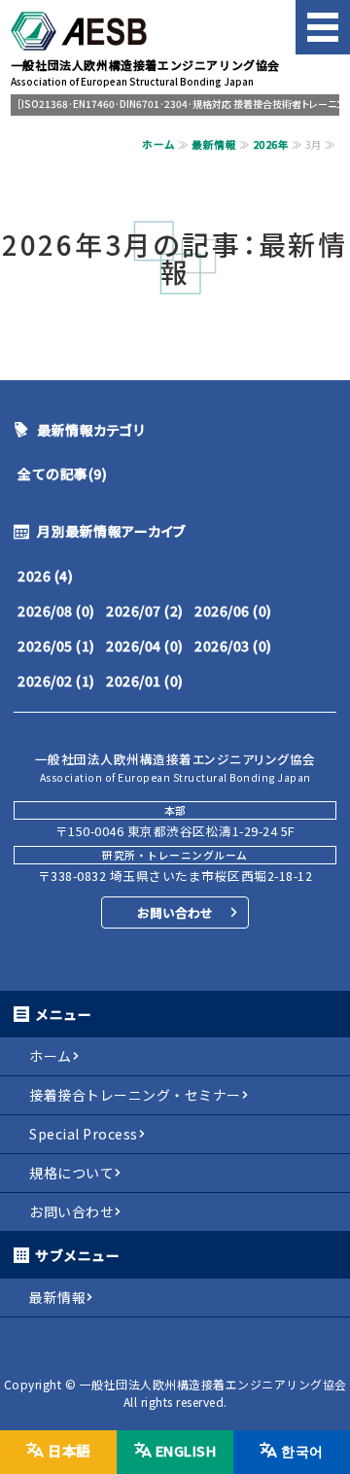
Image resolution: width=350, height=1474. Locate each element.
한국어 (302, 1450)
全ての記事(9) (62, 473)
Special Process (83, 1133)
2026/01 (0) (145, 680)
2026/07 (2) (145, 610)
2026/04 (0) (145, 645)
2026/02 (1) (56, 680)
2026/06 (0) (233, 610)
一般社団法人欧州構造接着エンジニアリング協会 (213, 1384)
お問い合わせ (175, 912)
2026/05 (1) (56, 645)
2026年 (271, 144)
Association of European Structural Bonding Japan (145, 72)
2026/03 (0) (233, 645)
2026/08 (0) (56, 610)
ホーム (159, 144)
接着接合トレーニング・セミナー (135, 1095)
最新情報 (214, 144)
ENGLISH (186, 1450)
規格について (71, 1172)
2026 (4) (45, 575)
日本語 (69, 1450)
